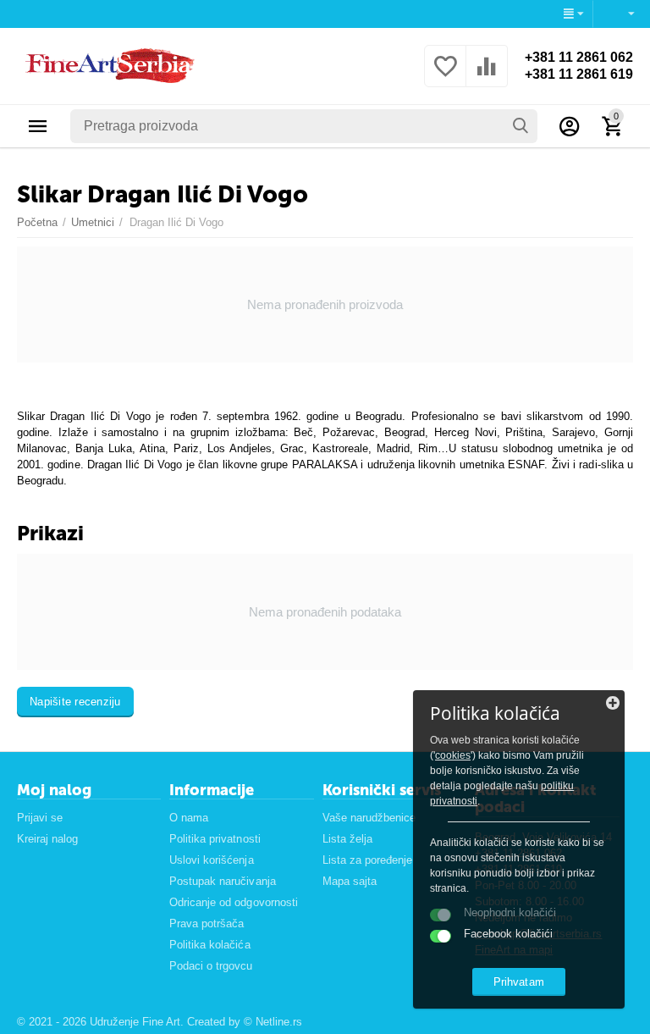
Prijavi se (40, 817)
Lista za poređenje (367, 860)
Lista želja (347, 838)
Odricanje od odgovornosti (233, 902)
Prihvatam (518, 982)
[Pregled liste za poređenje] (486, 75)
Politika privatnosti (214, 838)
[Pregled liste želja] (445, 75)
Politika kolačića (209, 944)
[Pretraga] (520, 126)
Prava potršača (206, 923)
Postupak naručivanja (222, 881)
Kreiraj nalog (47, 838)
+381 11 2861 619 (579, 74)
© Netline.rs (273, 1021)
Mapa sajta (349, 881)
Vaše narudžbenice (369, 817)
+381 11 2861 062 (579, 57)
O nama (188, 817)
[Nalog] (569, 126)
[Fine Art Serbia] (107, 64)
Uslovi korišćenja (211, 860)
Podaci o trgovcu (210, 965)
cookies (453, 755)
